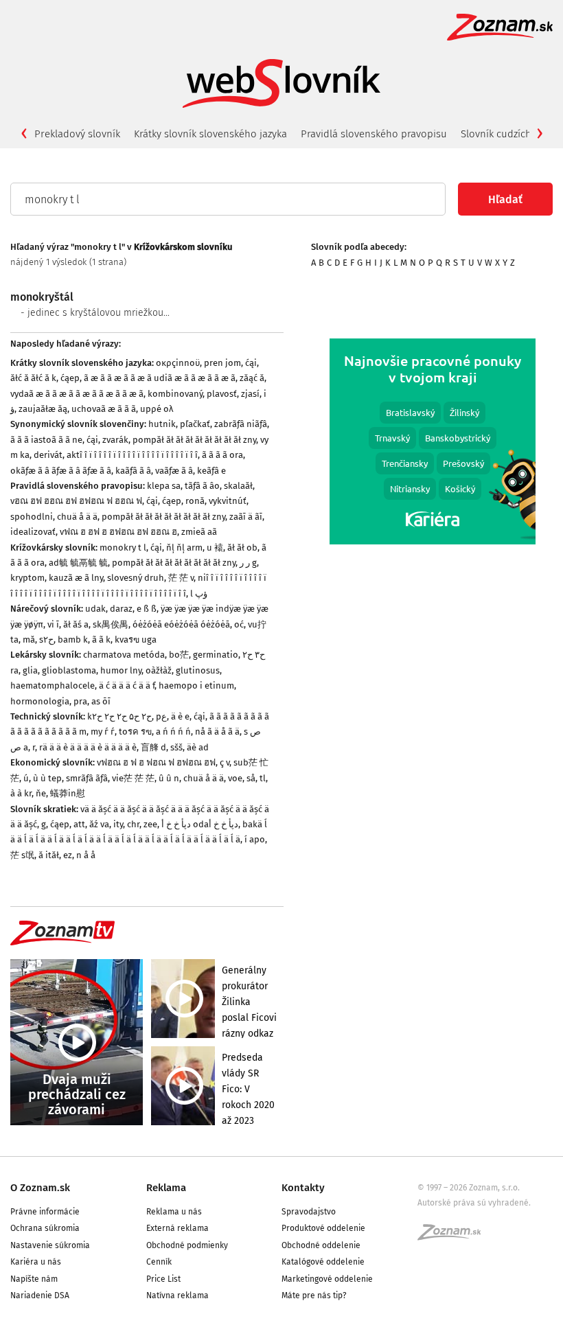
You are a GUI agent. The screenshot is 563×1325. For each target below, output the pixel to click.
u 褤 (215, 547)
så (250, 778)
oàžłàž (159, 670)
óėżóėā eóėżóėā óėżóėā (181, 624)
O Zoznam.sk (40, 1188)
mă (29, 639)
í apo (254, 839)
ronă (195, 501)
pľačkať (195, 424)
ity (118, 824)
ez (67, 855)
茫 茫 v (181, 578)
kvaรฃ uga (136, 639)
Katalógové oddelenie (323, 1262)
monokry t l (123, 547)
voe (235, 778)
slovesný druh (135, 578)
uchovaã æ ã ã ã (103, 409)
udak (95, 608)
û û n (169, 778)
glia (30, 670)
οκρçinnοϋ (178, 363)
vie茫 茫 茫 (133, 778)
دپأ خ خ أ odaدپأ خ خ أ (199, 824)
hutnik (162, 424)
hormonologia (39, 701)
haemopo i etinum (196, 685)
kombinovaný (175, 394)
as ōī (101, 701)
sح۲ (46, 639)
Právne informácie (45, 1212)
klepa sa (164, 486)
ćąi (251, 363)
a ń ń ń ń (173, 731)
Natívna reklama (177, 1295)
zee (150, 824)
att (79, 824)
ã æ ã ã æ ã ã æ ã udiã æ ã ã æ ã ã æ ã (159, 378)
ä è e (180, 716)
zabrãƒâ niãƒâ (240, 424)
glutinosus (198, 670)
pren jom (222, 363)
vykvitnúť (227, 501)
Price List (163, 1279)
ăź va (99, 824)
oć (239, 624)
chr (133, 824)
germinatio (215, 654)
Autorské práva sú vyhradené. (474, 1203)
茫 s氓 (22, 855)
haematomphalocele (52, 685)
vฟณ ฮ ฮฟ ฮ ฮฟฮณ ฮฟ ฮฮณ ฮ (118, 532)
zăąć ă (252, 378)
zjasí (250, 394)
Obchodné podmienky (187, 1245)
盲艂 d (153, 747)
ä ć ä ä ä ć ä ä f (126, 685)
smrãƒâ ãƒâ (87, 778)
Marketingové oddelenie (327, 1279)
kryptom (27, 578)
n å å (85, 855)
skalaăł (238, 486)
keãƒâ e (211, 470)
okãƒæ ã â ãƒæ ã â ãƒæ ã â (60, 470)
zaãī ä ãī (245, 516)
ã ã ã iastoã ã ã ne (46, 440)
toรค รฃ (135, 731)
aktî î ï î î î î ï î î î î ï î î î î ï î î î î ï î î (132, 455)
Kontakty (303, 1188)
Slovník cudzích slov (507, 134)
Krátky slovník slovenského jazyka (210, 134)
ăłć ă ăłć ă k (33, 378)
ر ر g (248, 562)
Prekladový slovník (77, 134)
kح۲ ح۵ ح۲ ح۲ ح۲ (119, 716)
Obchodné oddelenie (321, 1245)
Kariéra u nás (35, 1262)
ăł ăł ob (242, 547)
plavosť (222, 394)
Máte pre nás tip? (314, 1295)
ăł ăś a (76, 624)
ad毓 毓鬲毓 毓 (78, 562)
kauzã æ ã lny (76, 578)
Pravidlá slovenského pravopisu (374, 134)
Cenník (159, 1262)
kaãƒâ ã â (133, 470)
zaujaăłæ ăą (43, 409)
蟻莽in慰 (67, 793)
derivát (48, 455)
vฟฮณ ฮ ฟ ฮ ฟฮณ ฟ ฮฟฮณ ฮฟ (156, 762)
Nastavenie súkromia (50, 1245)
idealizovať (33, 532)
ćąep (70, 378)
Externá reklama (177, 1228)
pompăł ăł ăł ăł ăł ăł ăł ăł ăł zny (194, 440)
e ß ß (147, 608)
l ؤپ (198, 593)
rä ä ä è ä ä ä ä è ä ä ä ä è (88, 747)
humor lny (120, 670)
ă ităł (48, 855)
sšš (176, 747)
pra (80, 701)
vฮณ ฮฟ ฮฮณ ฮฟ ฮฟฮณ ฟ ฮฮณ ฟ (76, 501)
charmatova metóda (124, 654)
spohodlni (31, 516)
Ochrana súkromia (45, 1228)
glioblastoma (69, 670)
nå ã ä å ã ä (217, 731)
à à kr (21, 793)
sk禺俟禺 (110, 624)
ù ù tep (47, 778)
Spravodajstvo (309, 1212)
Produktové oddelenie (323, 1228)
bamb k (73, 639)
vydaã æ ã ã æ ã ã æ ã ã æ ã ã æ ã (76, 394)
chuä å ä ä (77, 516)
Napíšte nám (34, 1279)
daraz (121, 608)
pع (161, 716)
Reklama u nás (174, 1212)
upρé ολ (156, 409)
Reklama (166, 1188)
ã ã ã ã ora (222, 455)
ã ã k (101, 639)
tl (263, 778)
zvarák (115, 440)
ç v (224, 762)
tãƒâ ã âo (202, 486)
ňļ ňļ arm (184, 547)
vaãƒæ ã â (174, 470)
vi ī (53, 624)
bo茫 (179, 654)
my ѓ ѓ (103, 731)
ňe (41, 793)
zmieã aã (199, 532)
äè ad (198, 747)
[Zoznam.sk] (453, 1236)
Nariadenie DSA (39, 1295)
